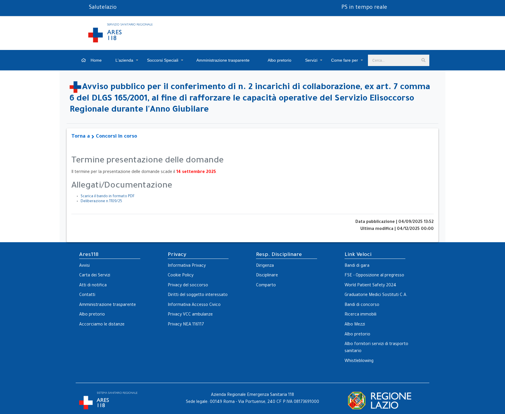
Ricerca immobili (360, 315)
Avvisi (84, 266)
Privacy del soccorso (188, 285)
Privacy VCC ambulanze (190, 315)
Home (95, 60)
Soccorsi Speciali (162, 60)
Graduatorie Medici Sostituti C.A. (376, 295)
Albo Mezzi (355, 325)
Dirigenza (265, 266)
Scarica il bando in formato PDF (108, 197)
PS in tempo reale (364, 8)
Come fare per (344, 60)
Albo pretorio (279, 60)
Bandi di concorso (362, 305)
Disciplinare (267, 275)
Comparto (266, 285)
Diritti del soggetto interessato (198, 295)
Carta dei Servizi (94, 275)
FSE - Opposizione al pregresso (374, 275)
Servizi (311, 60)
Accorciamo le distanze (101, 325)
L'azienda (124, 60)
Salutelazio (103, 8)
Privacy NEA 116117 (186, 325)
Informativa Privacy (187, 266)
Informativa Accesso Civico (194, 305)
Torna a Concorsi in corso (104, 137)
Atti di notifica (93, 285)
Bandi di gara (357, 266)
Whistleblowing (359, 361)
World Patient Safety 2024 (370, 285)
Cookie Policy (180, 275)
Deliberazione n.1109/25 (101, 202)
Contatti (87, 295)
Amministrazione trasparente (223, 60)
